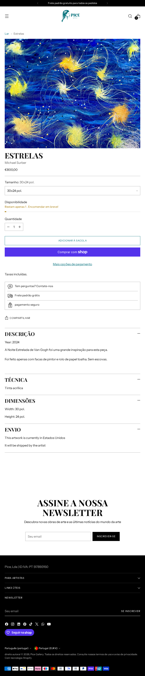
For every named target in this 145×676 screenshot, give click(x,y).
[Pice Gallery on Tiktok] (31, 624)
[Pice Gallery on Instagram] (13, 624)
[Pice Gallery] (72, 16)
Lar (7, 33)
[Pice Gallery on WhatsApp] (43, 624)
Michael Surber (15, 163)
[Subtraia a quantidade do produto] (8, 227)
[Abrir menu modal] (7, 16)
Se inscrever (130, 611)
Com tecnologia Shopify (18, 657)
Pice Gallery (36, 654)
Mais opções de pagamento (72, 264)
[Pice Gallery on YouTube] (49, 624)
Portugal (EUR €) (48, 648)
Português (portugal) (17, 648)
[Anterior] (38, 3)
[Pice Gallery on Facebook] (7, 624)
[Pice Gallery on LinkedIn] (19, 624)
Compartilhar (20, 318)
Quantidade (13, 219)
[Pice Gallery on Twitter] (37, 624)
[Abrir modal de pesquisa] (130, 16)
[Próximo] (107, 3)
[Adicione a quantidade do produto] (19, 227)
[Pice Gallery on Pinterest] (25, 624)
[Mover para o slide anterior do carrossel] (128, 475)
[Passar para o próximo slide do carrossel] (137, 475)
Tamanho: (19, 182)
